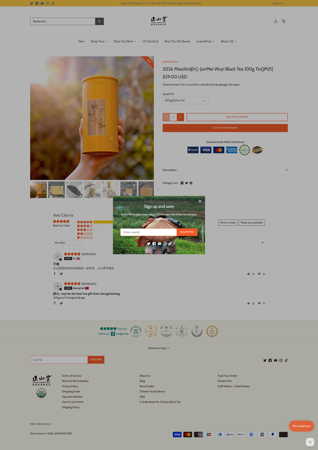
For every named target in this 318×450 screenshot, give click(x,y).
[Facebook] (154, 243)
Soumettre (187, 232)
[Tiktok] (170, 243)
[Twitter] (148, 243)
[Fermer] (200, 201)
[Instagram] (164, 243)
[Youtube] (159, 243)
